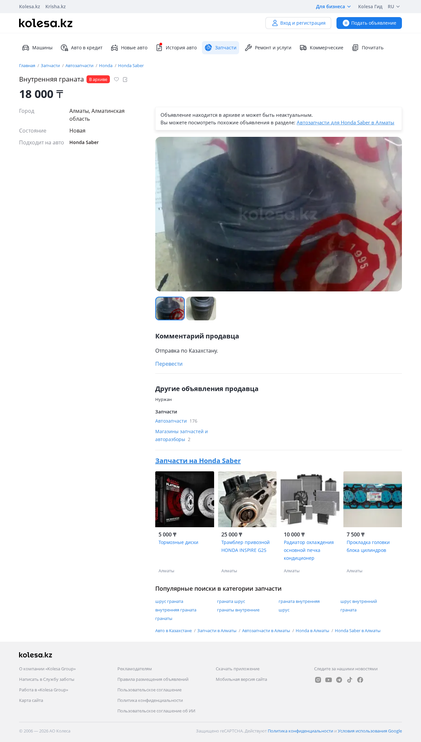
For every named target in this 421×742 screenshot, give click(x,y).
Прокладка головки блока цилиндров (368, 546)
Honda (106, 65)
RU (391, 6)
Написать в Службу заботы (46, 679)
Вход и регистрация (303, 23)
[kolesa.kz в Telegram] (339, 680)
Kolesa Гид (370, 6)
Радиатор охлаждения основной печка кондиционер (309, 550)
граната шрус (231, 601)
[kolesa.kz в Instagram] (318, 680)
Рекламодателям (134, 669)
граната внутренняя (299, 601)
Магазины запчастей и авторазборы (181, 435)
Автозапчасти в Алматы (266, 630)
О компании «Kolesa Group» (47, 669)
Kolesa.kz (29, 6)
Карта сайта (31, 700)
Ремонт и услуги (273, 47)
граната (348, 610)
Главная (27, 65)
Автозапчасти (79, 65)
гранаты (163, 618)
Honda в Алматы (313, 630)
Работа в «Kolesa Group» (43, 690)
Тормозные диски (178, 542)
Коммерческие (326, 47)
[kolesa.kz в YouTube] (329, 680)
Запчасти (51, 65)
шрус (284, 610)
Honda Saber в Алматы (358, 630)
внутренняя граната (175, 610)
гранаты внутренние (238, 610)
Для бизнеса (330, 6)
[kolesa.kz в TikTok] (350, 680)
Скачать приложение (238, 669)
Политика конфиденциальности (150, 700)
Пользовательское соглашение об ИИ (156, 711)
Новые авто (134, 47)
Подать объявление (373, 23)
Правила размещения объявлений (152, 679)
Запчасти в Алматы (217, 630)
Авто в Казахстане (174, 630)
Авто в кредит (87, 47)
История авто (181, 47)
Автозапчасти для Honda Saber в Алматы (345, 122)
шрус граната (169, 601)
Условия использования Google (370, 731)
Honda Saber (131, 65)
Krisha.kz (55, 6)
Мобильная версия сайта (241, 679)
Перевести (169, 363)
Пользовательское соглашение (149, 690)
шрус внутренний (358, 601)
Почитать (373, 47)
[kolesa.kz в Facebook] (360, 680)
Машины (42, 47)
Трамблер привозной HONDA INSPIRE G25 (245, 546)
